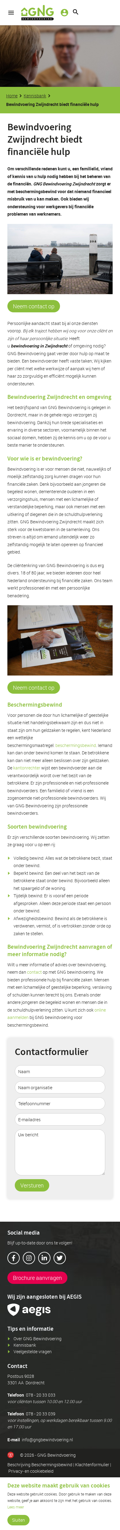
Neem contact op (33, 306)
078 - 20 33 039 (40, 1414)
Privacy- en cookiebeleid (31, 1471)
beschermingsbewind (75, 745)
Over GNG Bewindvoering (38, 1338)
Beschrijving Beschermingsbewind (39, 1464)
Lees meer (15, 1506)
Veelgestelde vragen (33, 1351)
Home (12, 96)
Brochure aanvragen (37, 1277)
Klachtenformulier (92, 1464)
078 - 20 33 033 (40, 1395)
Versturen (32, 1185)
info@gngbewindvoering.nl (47, 1440)
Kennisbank (35, 96)
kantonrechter (26, 768)
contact (34, 972)
